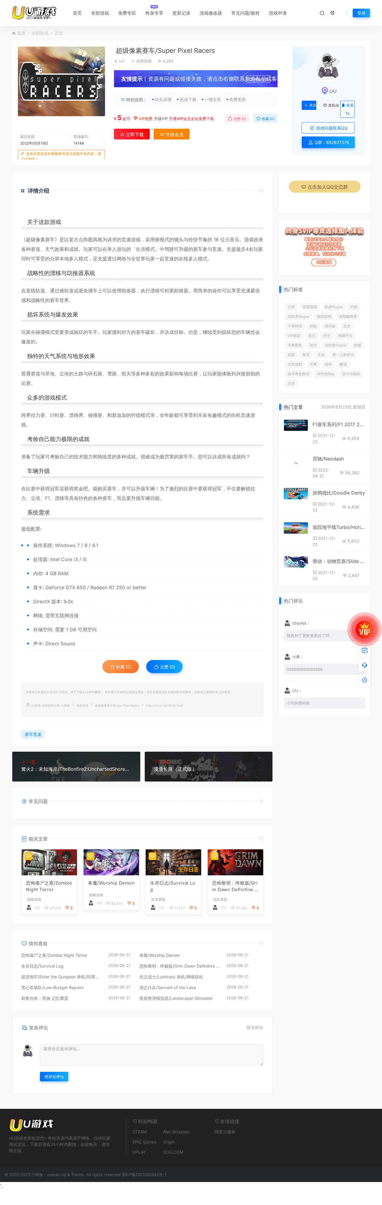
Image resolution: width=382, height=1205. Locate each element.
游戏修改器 (211, 13)
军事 (313, 364)
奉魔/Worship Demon (111, 883)
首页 (77, 13)
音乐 (311, 335)
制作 (313, 345)
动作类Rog (325, 374)
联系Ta (349, 109)
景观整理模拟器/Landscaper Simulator (176, 998)
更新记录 (181, 13)
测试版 (330, 326)
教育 (306, 354)
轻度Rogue (334, 307)
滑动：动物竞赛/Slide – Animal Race (338, 561)
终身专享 (154, 13)
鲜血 (313, 326)
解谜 (343, 364)
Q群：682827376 (331, 142)
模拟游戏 (324, 316)
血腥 (291, 354)
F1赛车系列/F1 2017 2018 (338, 424)
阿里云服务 (225, 1131)
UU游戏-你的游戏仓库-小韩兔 (50, 705)
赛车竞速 (33, 734)
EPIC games (144, 1141)
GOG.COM (173, 1152)
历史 (346, 326)
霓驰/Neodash (328, 459)
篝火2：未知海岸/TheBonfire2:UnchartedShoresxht (76, 769)
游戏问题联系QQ (331, 128)
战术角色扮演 (298, 374)
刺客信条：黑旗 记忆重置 (44, 998)
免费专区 (127, 13)
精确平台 (345, 335)
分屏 (291, 307)
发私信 (331, 105)
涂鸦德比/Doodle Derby (338, 493)
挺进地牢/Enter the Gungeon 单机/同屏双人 (61, 976)
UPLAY (139, 1152)
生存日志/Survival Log (172, 886)
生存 (291, 383)
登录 (361, 13)
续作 (328, 364)
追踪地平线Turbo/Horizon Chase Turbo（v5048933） (338, 527)
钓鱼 (354, 307)
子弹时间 (295, 326)
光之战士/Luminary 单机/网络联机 (171, 976)
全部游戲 (295, 364)
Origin (169, 1141)
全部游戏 (100, 13)
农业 (321, 354)
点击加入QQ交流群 (327, 187)
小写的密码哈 (298, 703)
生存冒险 (158, 899)
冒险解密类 (348, 316)
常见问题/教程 (245, 13)
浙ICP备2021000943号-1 (144, 1174)
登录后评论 (54, 1076)
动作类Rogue (335, 345)
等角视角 (295, 345)
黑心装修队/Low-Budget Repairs (52, 987)
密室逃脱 (310, 307)
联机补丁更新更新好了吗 (308, 635)
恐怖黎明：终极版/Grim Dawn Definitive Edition (235, 886)
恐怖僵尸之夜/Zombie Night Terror (49, 886)
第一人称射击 (343, 354)
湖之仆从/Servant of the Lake (167, 987)
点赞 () (239, 118)
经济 (326, 335)
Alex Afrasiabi (176, 1131)
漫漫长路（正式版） (175, 769)
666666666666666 (305, 669)
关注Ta (312, 105)
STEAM (140, 1131)
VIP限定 (294, 335)
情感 (357, 345)
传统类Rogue (298, 316)
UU (122, 61)
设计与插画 (351, 374)
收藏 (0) (268, 118)
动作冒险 (220, 899)
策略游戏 (34, 899)
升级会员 (261, 79)
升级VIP (161, 118)
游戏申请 (278, 13)
